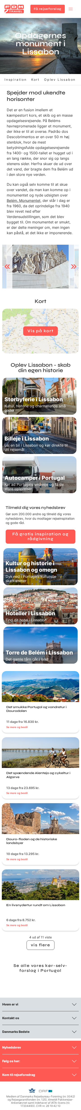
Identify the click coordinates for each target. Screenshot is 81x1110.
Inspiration (15, 79)
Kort (35, 79)
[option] (40, 266)
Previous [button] (7, 266)
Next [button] (73, 266)
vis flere (40, 944)
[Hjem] (14, 9)
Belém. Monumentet (23, 200)
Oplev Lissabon (60, 79)
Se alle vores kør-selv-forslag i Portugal (40, 968)
